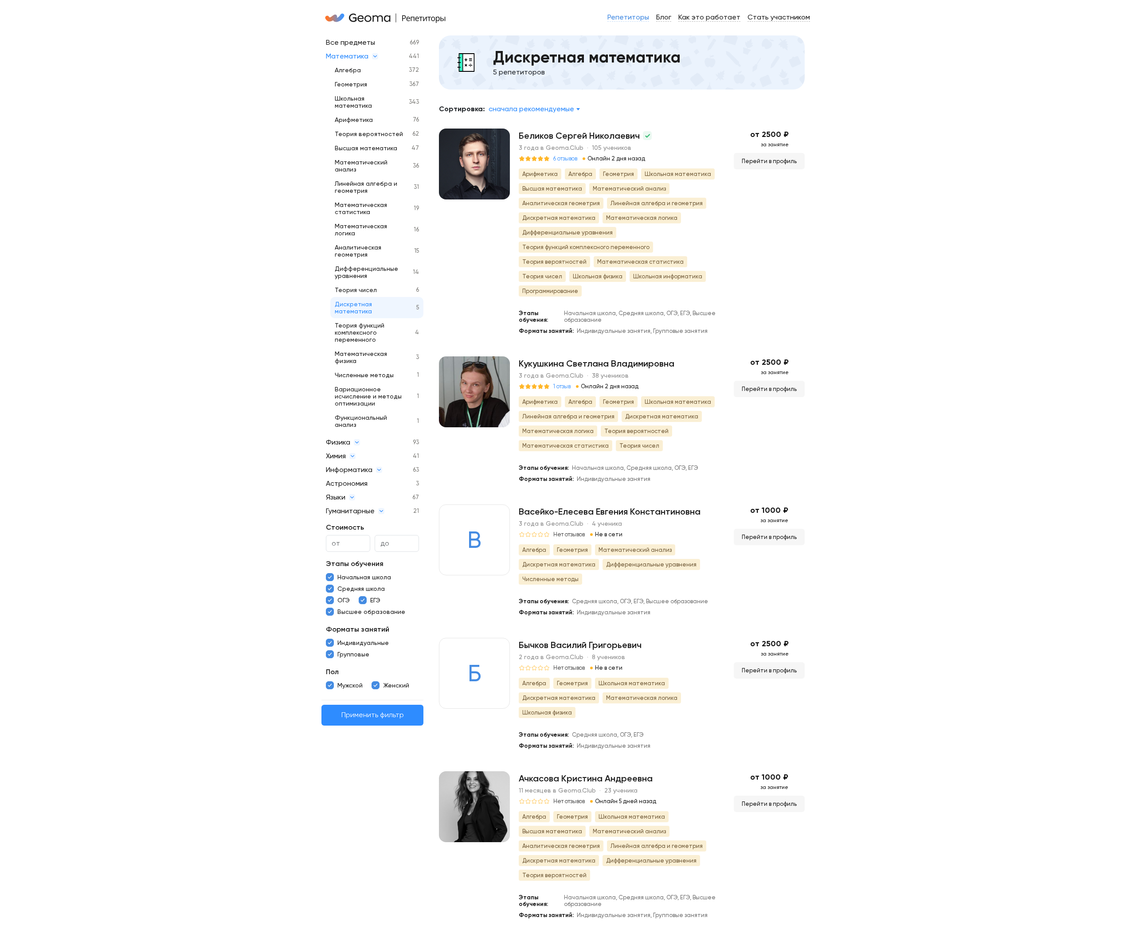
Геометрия (351, 84)
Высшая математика (366, 148)
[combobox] (534, 109)
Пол (332, 672)
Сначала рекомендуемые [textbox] (531, 109)
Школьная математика (353, 102)
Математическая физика (361, 357)
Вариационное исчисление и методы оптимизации (368, 396)
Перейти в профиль (769, 161)
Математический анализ (361, 166)
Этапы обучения (355, 563)
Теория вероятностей (369, 133)
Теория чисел (356, 289)
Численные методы (364, 375)
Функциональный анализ (361, 421)
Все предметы (350, 42)
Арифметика (354, 119)
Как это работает (709, 17)
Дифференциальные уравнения (366, 272)
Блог (663, 17)
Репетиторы (628, 17)
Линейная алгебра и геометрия (366, 187)
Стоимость (345, 527)
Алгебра (348, 70)
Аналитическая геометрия (358, 251)
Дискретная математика (353, 308)
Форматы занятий (357, 629)
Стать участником (779, 17)
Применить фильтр (372, 715)
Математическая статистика (361, 208)
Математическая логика (361, 230)
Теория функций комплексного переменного (359, 332)
